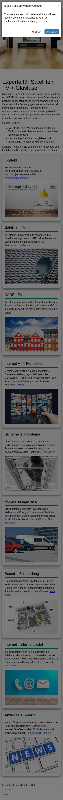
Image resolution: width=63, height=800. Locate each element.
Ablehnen (36, 32)
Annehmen (51, 32)
